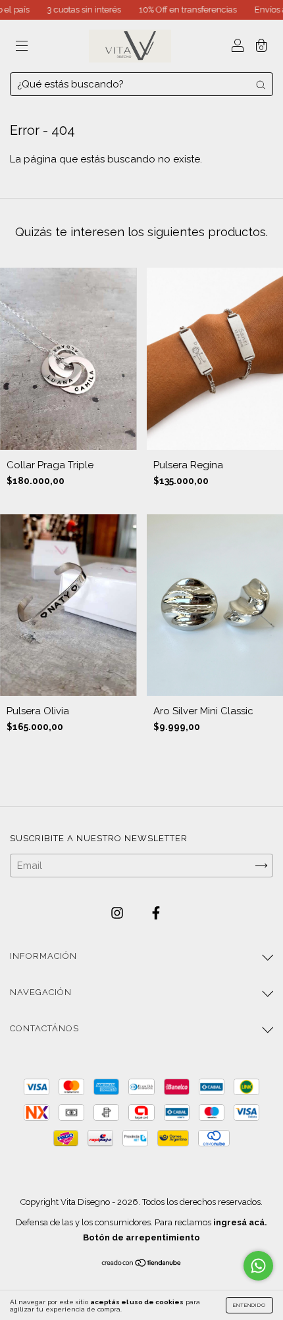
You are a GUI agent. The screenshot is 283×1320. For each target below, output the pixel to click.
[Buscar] (260, 84)
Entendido (249, 1305)
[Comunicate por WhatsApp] (258, 1266)
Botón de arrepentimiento (141, 1237)
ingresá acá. (240, 1222)
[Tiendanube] (142, 1264)
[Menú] (21, 47)
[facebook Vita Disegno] (156, 913)
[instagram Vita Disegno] (118, 913)
